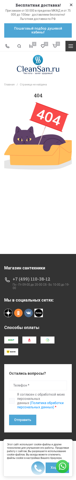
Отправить (22, 420)
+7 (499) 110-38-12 (31, 279)
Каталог (70, 46)
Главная (9, 84)
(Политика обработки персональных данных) (40, 405)
